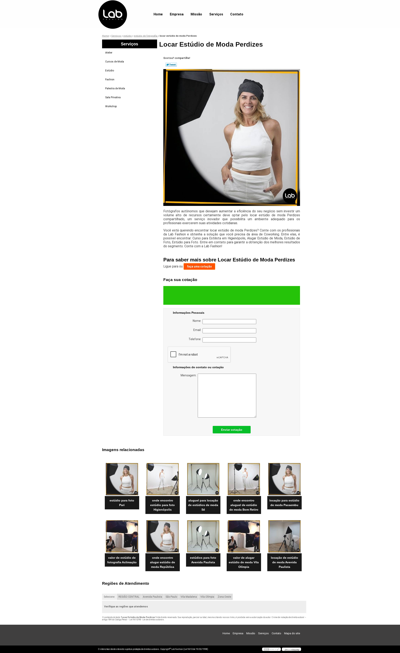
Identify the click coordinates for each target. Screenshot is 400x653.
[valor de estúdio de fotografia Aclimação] (122, 536)
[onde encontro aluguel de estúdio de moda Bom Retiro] (244, 479)
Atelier (108, 52)
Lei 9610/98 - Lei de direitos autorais (146, 619)
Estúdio (109, 70)
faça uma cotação (199, 266)
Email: (197, 330)
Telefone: (195, 339)
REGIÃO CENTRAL (129, 596)
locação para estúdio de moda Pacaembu (284, 503)
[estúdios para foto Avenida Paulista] (203, 536)
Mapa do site (292, 633)
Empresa (177, 14)
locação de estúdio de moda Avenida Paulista (284, 562)
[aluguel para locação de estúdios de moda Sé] (203, 479)
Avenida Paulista (152, 596)
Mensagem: (189, 375)
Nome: (197, 320)
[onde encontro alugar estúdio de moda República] (162, 536)
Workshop (111, 106)
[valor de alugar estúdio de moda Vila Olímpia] (244, 536)
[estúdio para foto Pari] (122, 479)
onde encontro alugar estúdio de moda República (162, 562)
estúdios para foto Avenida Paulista (203, 560)
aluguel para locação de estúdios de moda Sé (203, 505)
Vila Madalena (189, 596)
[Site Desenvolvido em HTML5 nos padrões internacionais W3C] (271, 649)
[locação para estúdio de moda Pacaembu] (284, 479)
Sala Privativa (113, 97)
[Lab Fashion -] (122, 8)
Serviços (216, 14)
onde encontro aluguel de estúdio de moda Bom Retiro (243, 505)
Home (158, 14)
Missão (196, 14)
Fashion (109, 79)
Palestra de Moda (115, 88)
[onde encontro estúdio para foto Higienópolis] (162, 479)
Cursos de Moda (114, 61)
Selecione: (109, 596)
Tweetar (171, 64)
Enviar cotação (231, 429)
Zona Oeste (224, 596)
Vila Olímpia (207, 596)
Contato (236, 14)
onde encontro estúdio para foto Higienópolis (162, 505)
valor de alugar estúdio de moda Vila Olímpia (244, 562)
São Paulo (171, 596)
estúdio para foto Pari (122, 503)
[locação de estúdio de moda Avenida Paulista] (284, 536)
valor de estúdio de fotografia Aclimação (122, 560)
